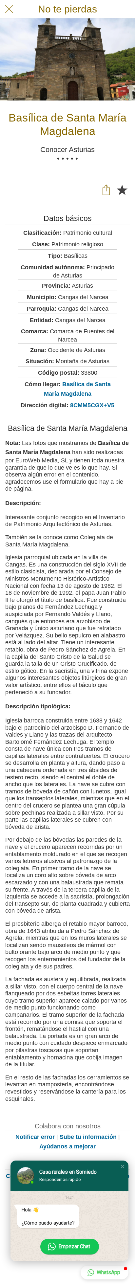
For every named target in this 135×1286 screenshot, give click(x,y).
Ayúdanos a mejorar (67, 1146)
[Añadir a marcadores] (122, 189)
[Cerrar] (9, 9)
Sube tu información (88, 1137)
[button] (122, 1166)
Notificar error (35, 1137)
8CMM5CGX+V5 (92, 405)
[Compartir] (106, 189)
